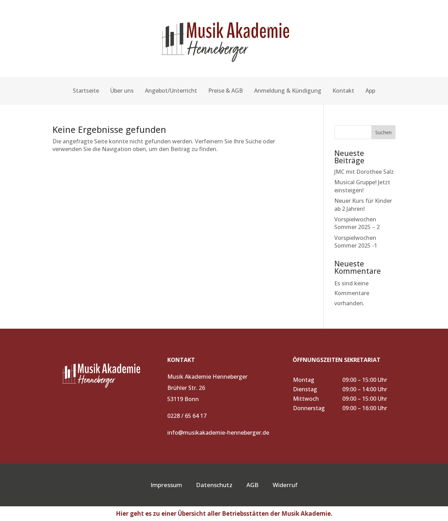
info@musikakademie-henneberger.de (218, 432)
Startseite (86, 90)
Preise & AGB (225, 90)
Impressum (166, 485)
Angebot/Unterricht (171, 90)
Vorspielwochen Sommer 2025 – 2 (357, 223)
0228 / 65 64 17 (186, 416)
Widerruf (285, 485)
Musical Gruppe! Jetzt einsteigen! (362, 186)
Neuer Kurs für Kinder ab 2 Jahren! (363, 204)
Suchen (383, 132)
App (370, 90)
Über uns (122, 90)
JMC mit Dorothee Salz (364, 172)
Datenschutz (214, 485)
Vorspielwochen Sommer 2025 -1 (355, 241)
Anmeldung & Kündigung (287, 90)
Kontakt (343, 90)
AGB (259, 485)
